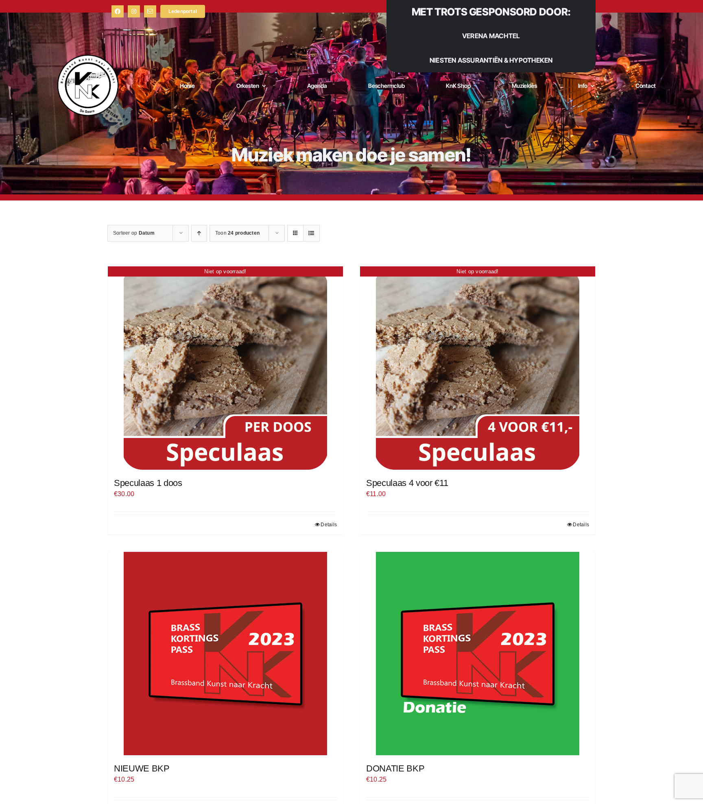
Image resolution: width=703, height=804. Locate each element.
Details (329, 524)
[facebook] (117, 11)
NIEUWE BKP (142, 768)
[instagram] (134, 11)
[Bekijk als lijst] (311, 233)
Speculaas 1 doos (148, 483)
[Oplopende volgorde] (199, 233)
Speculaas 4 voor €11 (407, 483)
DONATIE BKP (395, 768)
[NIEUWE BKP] (225, 653)
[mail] (150, 11)
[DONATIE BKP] (477, 653)
